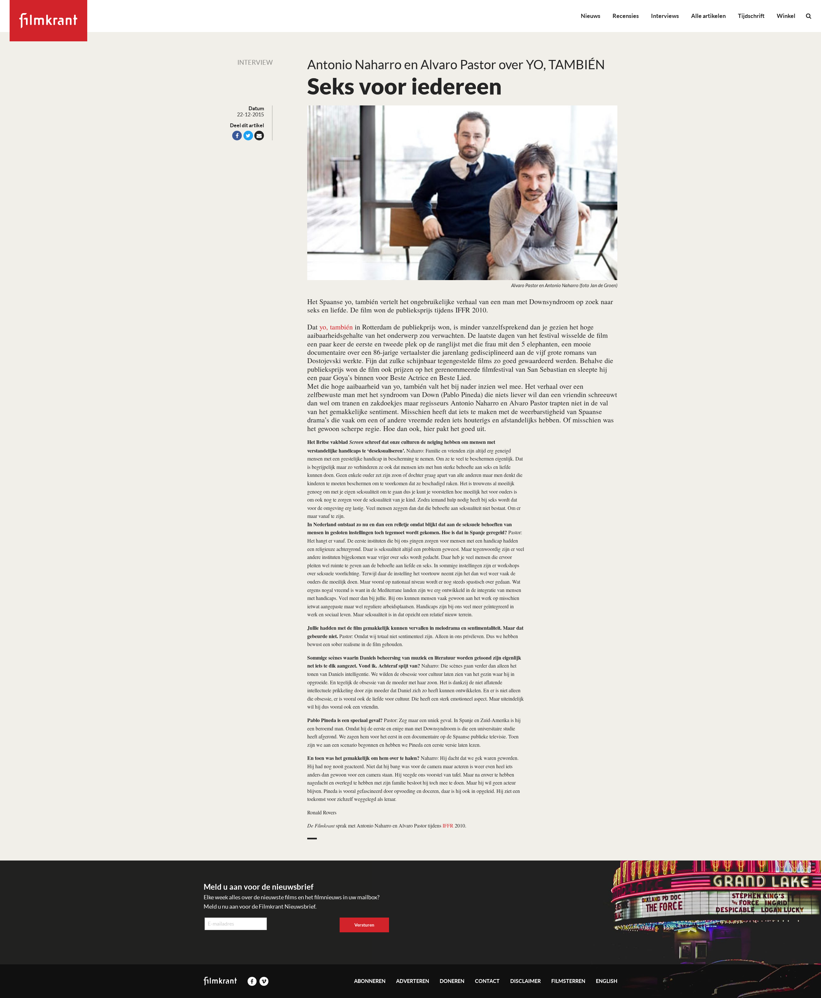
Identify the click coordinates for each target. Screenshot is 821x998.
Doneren (452, 981)
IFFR (448, 825)
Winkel (786, 15)
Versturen (364, 924)
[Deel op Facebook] (237, 135)
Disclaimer (525, 981)
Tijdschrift (751, 15)
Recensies (626, 15)
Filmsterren (568, 981)
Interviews (665, 15)
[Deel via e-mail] (259, 135)
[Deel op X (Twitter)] (248, 135)
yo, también (336, 326)
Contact (487, 981)
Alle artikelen (708, 15)
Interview (255, 62)
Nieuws (590, 15)
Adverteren (412, 981)
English (606, 981)
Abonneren (369, 981)
